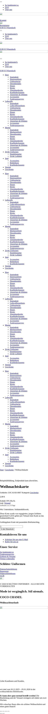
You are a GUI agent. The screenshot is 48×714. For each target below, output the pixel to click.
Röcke (12, 88)
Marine (7, 128)
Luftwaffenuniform (17, 106)
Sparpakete (14, 77)
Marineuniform (16, 132)
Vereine (8, 167)
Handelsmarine (16, 154)
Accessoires (14, 97)
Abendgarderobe (16, 90)
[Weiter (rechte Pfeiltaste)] (3, 713)
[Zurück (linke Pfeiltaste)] (1, 713)
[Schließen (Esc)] (8, 711)
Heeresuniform (15, 79)
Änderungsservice (17, 99)
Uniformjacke (15, 81)
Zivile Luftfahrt (16, 156)
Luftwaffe (9, 101)
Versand (7, 503)
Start (2, 470)
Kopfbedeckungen (17, 92)
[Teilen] (6, 711)
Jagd (6, 158)
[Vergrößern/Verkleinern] (1, 711)
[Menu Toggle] (1, 1)
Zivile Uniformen (11, 152)
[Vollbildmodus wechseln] (3, 711)
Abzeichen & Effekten (18, 95)
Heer (7, 75)
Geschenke (9, 169)
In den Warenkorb (7, 529)
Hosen (12, 86)
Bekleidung (14, 163)
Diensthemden (15, 84)
